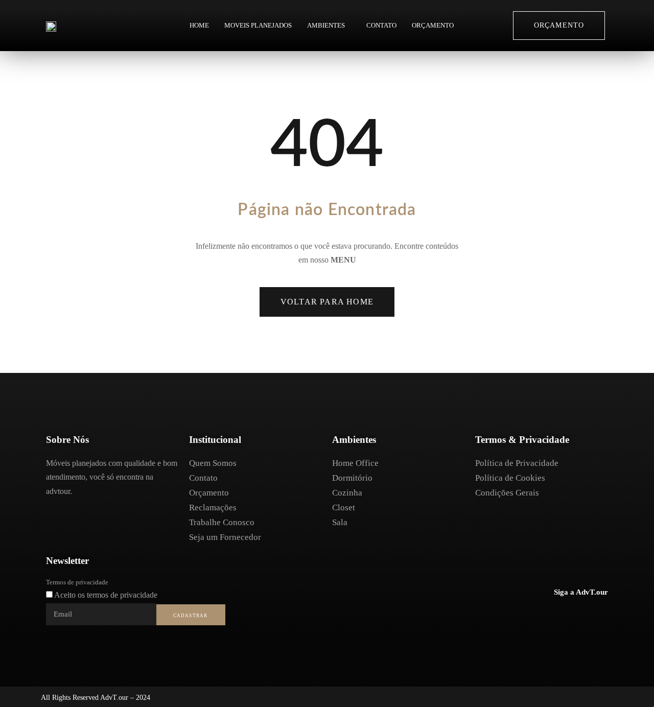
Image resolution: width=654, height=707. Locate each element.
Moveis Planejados (258, 25)
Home (199, 25)
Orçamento (433, 25)
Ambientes (326, 25)
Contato (381, 25)
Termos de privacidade (77, 582)
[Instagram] (578, 616)
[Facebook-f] (557, 616)
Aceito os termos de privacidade (105, 595)
